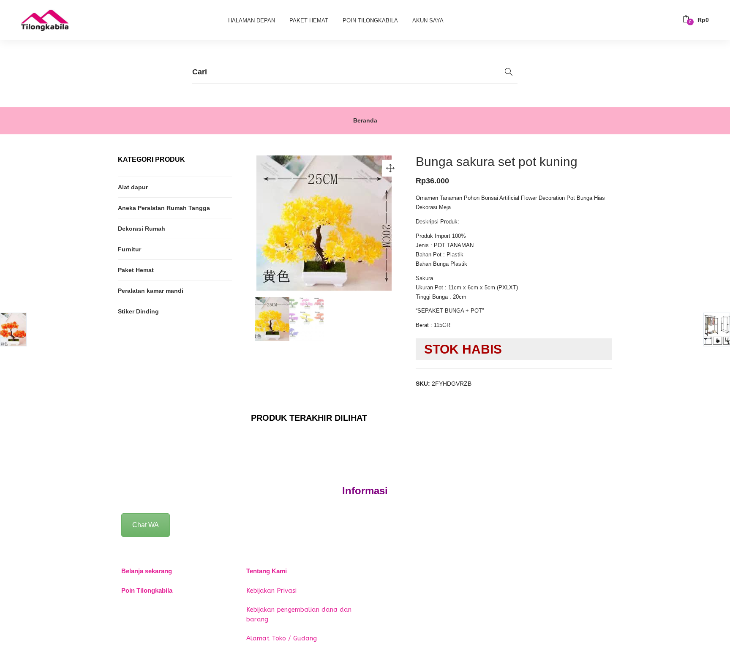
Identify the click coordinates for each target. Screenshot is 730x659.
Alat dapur (133, 187)
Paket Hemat (308, 20)
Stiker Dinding (138, 311)
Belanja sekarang (146, 571)
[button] (696, 20)
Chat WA (145, 524)
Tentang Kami (266, 571)
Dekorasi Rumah (141, 228)
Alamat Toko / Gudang (281, 638)
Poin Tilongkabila (370, 20)
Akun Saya (428, 20)
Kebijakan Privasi (271, 590)
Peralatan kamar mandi (150, 290)
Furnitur (129, 249)
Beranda (365, 120)
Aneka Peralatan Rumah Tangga (164, 207)
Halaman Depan (251, 20)
